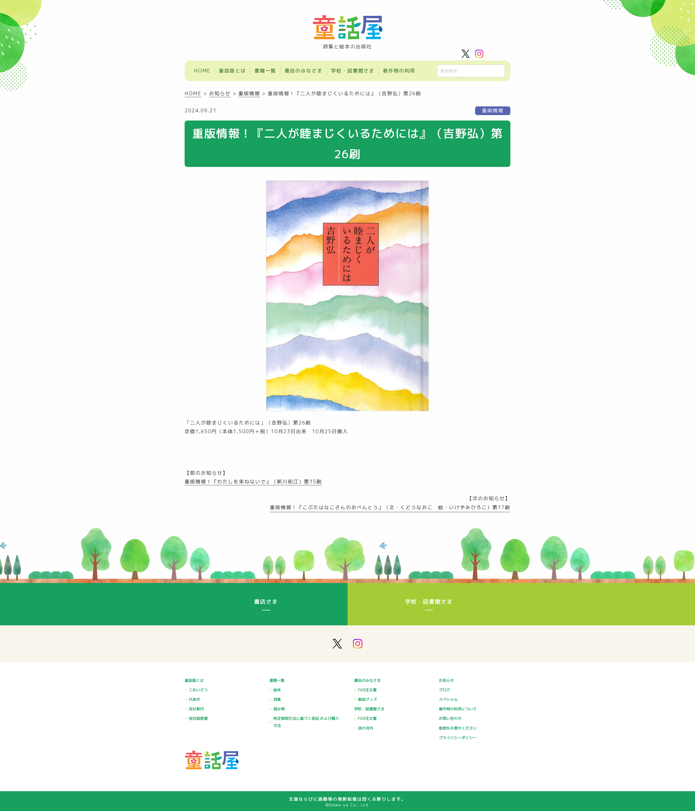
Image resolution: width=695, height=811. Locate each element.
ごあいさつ (198, 689)
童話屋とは (232, 70)
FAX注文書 (367, 689)
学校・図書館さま (352, 70)
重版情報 (493, 110)
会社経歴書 (198, 718)
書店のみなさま (304, 70)
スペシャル (448, 699)
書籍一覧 (265, 70)
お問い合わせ (450, 718)
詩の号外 (365, 728)
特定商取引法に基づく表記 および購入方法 (306, 722)
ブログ (444, 689)
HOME (202, 70)
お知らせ (446, 680)
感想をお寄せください (458, 728)
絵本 (277, 689)
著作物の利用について (458, 708)
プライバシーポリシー (458, 737)
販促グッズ (367, 699)
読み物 (279, 708)
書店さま (266, 601)
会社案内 (196, 708)
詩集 (277, 699)
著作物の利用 (399, 70)
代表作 (194, 699)
